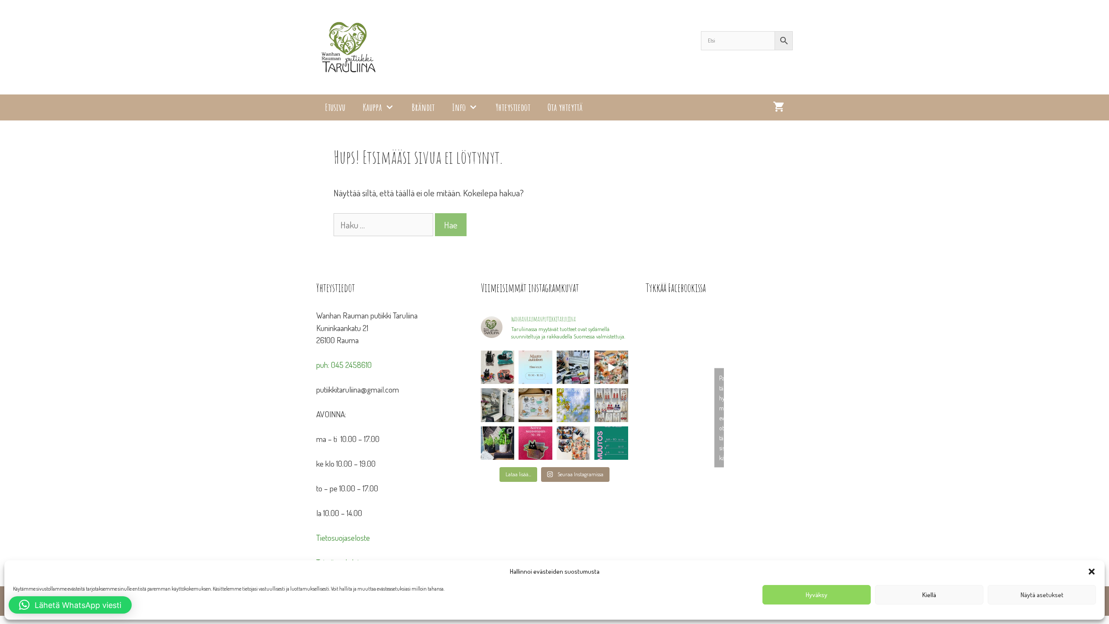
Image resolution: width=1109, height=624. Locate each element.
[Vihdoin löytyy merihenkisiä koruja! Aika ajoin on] (611, 405)
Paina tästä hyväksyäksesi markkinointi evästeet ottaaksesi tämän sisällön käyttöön (721, 418)
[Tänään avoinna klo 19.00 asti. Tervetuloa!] (573, 405)
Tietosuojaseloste (343, 537)
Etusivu (335, 107)
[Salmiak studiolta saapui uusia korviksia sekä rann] (573, 367)
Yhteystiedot (513, 107)
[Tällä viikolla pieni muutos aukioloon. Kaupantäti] (611, 443)
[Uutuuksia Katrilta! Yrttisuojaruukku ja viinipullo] (497, 443)
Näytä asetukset (1042, 595)
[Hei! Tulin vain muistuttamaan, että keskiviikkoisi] (535, 443)
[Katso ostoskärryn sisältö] (778, 107)
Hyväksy (816, 595)
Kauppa (372, 107)
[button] (1091, 571)
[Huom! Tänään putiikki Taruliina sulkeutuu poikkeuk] (535, 367)
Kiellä (929, 595)
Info (459, 107)
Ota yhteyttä (565, 107)
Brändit (423, 107)
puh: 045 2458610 (344, 364)
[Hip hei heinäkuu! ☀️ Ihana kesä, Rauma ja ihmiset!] (535, 405)
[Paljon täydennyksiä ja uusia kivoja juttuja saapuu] (497, 367)
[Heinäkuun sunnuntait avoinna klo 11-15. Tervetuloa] (497, 405)
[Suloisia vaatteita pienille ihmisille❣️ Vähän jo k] (573, 443)
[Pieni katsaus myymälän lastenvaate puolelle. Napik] (611, 367)
